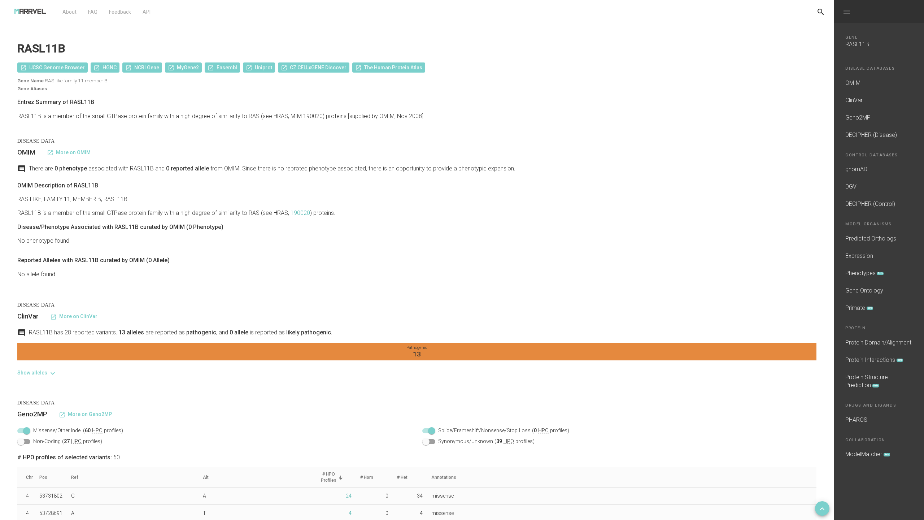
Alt (206, 477)
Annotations (443, 477)
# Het (402, 477)
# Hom (366, 477)
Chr (29, 477)
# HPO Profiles (328, 477)
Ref (74, 477)
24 (349, 496)
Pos (43, 477)
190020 (300, 212)
